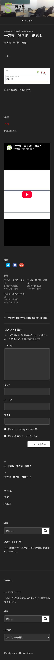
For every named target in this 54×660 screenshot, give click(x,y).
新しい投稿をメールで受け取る (23, 436)
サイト (7, 414)
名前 (7, 385)
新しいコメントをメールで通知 (23, 429)
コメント (8, 345)
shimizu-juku (27, 31)
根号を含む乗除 (41, 318)
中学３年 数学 (13, 318)
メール (8, 400)
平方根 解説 (30, 318)
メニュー (28, 21)
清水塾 (20, 7)
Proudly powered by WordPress (18, 653)
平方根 (22, 318)
